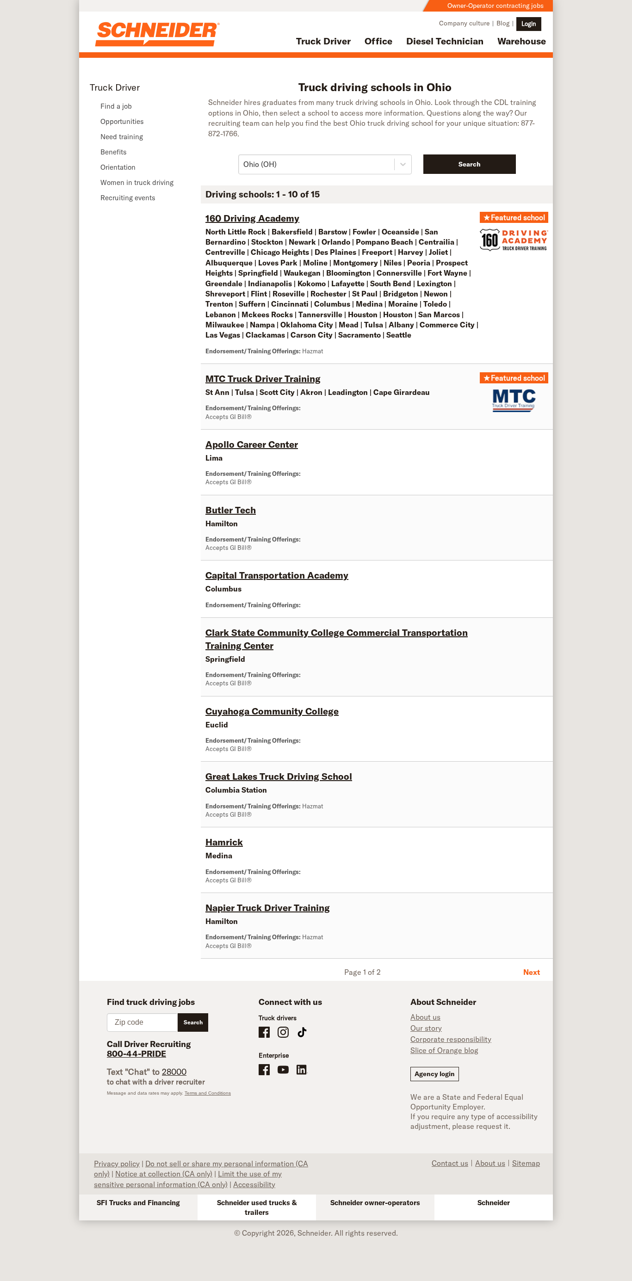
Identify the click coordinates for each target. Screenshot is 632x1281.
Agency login (435, 1074)
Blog (502, 23)
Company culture (464, 23)
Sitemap (526, 1163)
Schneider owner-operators (375, 1202)
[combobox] (244, 164)
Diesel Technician (444, 41)
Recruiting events (127, 197)
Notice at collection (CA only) (163, 1173)
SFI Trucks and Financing (138, 1202)
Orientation (118, 167)
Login (528, 23)
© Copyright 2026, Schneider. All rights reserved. (316, 1233)
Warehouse (521, 41)
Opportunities (122, 121)
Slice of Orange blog (444, 1050)
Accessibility (254, 1184)
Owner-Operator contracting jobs (495, 5)
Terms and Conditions (208, 1093)
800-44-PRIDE (136, 1053)
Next (531, 972)
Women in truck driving (136, 182)
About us (425, 1017)
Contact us (450, 1163)
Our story (426, 1028)
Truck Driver (323, 41)
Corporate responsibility (450, 1039)
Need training (121, 136)
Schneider (493, 1202)
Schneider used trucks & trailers (257, 1207)
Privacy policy (117, 1163)
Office (378, 41)
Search (470, 164)
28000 (174, 1071)
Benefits (113, 152)
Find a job (116, 106)
